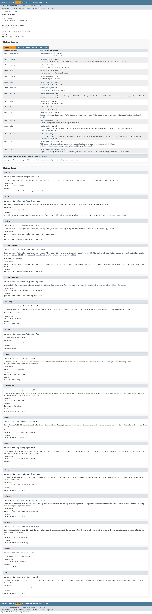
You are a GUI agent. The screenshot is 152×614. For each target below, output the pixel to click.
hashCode (36, 160)
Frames (25, 6)
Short (12, 107)
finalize (19, 160)
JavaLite (15, 612)
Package (11, 2)
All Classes (44, 6)
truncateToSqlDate (47, 141)
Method (27, 8)
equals (12, 160)
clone (6, 160)
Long (11, 101)
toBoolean (44, 59)
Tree (27, 2)
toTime (42, 126)
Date (52, 93)
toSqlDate (44, 112)
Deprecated (34, 2)
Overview (4, 2)
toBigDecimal (45, 53)
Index (41, 2)
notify (43, 160)
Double (12, 76)
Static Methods (23, 47)
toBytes (43, 65)
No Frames (32, 6)
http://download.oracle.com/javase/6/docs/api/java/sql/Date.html (66, 146)
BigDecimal (14, 53)
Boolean (13, 59)
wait (67, 160)
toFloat (43, 82)
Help (46, 2)
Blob (48, 65)
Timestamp (14, 134)
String (12, 93)
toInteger (44, 88)
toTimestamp (45, 134)
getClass (28, 160)
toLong (42, 101)
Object (11, 28)
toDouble (43, 76)
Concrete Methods (39, 47)
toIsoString (45, 93)
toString (43, 120)
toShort (43, 107)
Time (11, 126)
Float (12, 82)
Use (23, 2)
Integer (13, 88)
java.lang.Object (8, 18)
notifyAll (51, 160)
